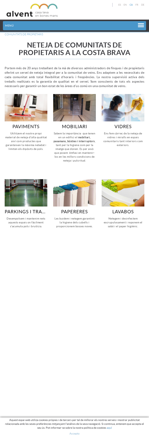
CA (131, 4)
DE (143, 4)
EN (125, 4)
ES (119, 4)
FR (137, 4)
